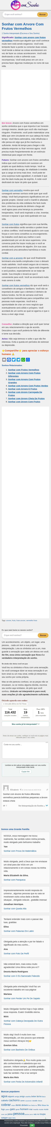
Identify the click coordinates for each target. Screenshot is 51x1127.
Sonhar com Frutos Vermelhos (23, 370)
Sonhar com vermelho (12, 190)
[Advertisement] (25, 95)
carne (22, 1101)
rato (35, 1114)
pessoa (18, 1114)
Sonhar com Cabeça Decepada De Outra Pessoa (23, 1022)
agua (4, 1096)
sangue (4, 1118)
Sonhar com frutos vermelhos (16, 285)
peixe (10, 1114)
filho (39, 1105)
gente (17, 1109)
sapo (10, 1118)
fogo (3, 1109)
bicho (39, 1096)
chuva (40, 1101)
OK (32, 1125)
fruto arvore (20, 620)
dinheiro (24, 1105)
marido (35, 1109)
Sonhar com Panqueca (14, 880)
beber (33, 1096)
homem (24, 1109)
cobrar (6, 1105)
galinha (7, 1109)
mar (31, 1109)
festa (33, 1105)
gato (12, 1109)
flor (48, 1105)
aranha (28, 1096)
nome (2, 1114)
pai (6, 1114)
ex (30, 1105)
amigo (22, 1096)
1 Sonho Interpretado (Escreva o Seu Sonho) (20, 33)
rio (38, 1114)
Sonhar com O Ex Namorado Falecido (22, 976)
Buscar (42, 14)
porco (31, 1114)
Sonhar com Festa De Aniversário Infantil (23, 1082)
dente (18, 1105)
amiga (17, 1096)
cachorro (14, 1100)
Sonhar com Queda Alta (15, 908)
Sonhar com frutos (10, 224)
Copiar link (26, 772)
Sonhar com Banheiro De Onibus (19, 1050)
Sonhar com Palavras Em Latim (19, 931)
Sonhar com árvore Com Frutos (24, 402)
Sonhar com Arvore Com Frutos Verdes (28, 386)
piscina (27, 1114)
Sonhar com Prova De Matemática (20, 851)
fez (36, 1105)
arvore (8, 620)
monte (41, 1109)
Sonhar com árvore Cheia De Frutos (26, 398)
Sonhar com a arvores (12, 258)
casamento (28, 1100)
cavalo (34, 1101)
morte (46, 1109)
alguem (11, 1096)
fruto (14, 620)
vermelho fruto (31, 620)
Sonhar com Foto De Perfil (16, 953)
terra (13, 1118)
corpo (13, 1105)
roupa (43, 1114)
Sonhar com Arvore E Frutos (22, 389)
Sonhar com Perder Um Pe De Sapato (22, 998)
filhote (44, 1105)
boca (43, 1096)
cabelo (4, 1100)
